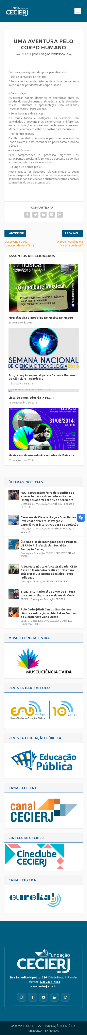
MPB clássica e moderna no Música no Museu (40, 317)
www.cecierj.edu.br (43, 986)
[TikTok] (65, 997)
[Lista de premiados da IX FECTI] (43, 390)
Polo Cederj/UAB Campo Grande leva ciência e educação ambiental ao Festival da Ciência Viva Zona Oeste (48, 613)
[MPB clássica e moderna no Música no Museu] (43, 288)
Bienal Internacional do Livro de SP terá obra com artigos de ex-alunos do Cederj (48, 593)
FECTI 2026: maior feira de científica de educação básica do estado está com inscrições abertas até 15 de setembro (47, 496)
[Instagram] (21, 997)
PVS (38, 1026)
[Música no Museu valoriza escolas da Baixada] (43, 429)
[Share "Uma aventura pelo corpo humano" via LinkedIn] (43, 215)
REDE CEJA (62, 581)
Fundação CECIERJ (44, 553)
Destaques (27, 504)
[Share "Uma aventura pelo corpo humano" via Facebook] (27, 215)
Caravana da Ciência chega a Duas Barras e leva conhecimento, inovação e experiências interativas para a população (50, 521)
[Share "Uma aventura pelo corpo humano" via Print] (60, 215)
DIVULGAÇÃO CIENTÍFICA (49, 54)
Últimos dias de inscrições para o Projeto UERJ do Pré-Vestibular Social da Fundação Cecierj (49, 545)
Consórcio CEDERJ (21, 1026)
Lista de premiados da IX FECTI (31, 397)
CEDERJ (25, 599)
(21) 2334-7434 (50, 981)
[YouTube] (43, 997)
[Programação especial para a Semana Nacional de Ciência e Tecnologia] (43, 349)
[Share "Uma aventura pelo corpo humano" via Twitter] (35, 215)
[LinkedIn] (54, 997)
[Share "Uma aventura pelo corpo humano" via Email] (52, 215)
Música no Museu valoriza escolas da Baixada (41, 455)
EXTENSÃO (52, 1030)
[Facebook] (32, 997)
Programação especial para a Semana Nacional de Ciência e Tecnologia (42, 377)
